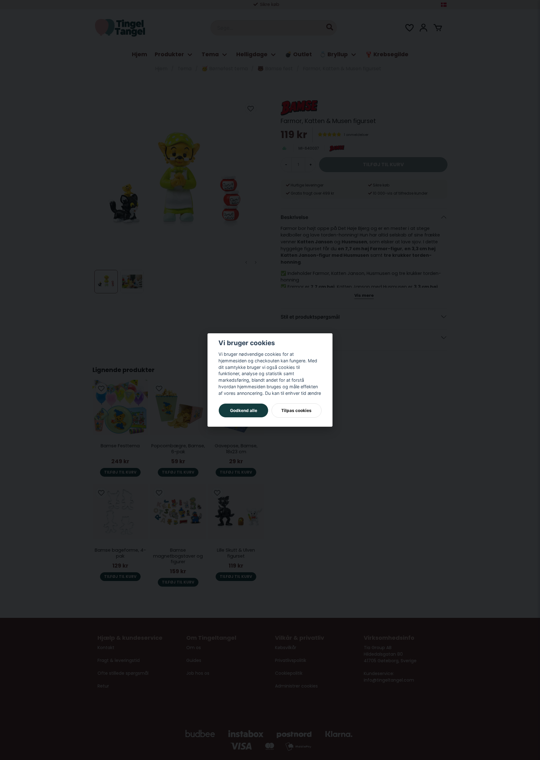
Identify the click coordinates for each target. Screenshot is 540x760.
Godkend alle (243, 410)
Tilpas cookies (296, 410)
